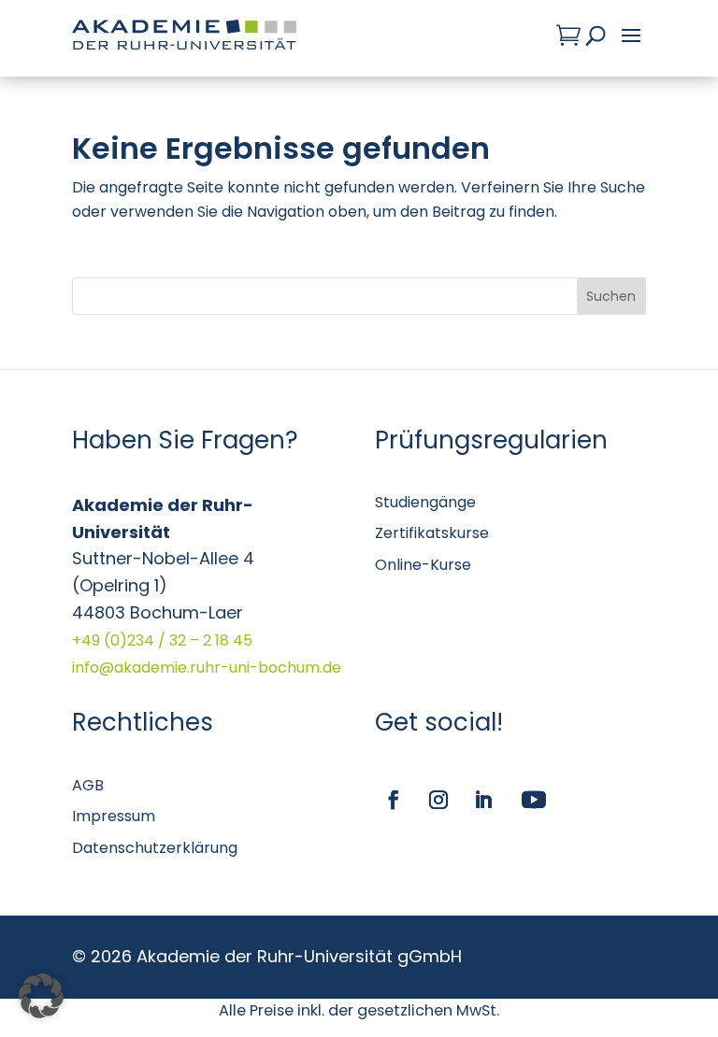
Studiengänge (425, 502)
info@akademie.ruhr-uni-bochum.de (206, 667)
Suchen (611, 296)
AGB (88, 785)
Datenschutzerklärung (154, 848)
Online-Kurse (423, 564)
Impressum (113, 816)
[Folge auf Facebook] (393, 799)
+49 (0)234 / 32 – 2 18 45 (162, 640)
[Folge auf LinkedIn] (483, 799)
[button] (41, 996)
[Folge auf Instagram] (438, 799)
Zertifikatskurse (432, 533)
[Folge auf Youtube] (534, 799)
